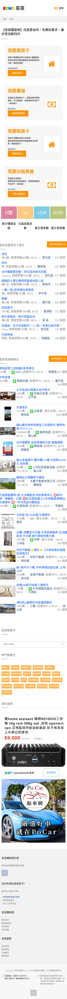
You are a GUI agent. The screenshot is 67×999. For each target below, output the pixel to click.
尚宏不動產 (37, 557)
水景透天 (22, 407)
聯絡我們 (5, 956)
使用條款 (5, 926)
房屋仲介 (49, 667)
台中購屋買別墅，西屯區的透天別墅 (24, 271)
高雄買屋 (6, 692)
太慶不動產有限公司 (42, 481)
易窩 (5, 19)
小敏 (33, 606)
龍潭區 (48, 311)
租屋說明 (12, 149)
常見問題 (5, 930)
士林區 (20, 543)
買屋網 (5, 680)
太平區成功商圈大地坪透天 (33, 389)
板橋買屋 (33, 680)
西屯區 (49, 275)
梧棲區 (25, 449)
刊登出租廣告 (18, 194)
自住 (4, 254)
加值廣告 (5, 953)
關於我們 (5, 920)
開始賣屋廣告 (18, 113)
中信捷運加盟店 (42, 588)
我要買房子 (19, 50)
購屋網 (56, 674)
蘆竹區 (59, 380)
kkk (32, 518)
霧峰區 (37, 484)
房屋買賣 (16, 674)
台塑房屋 (22, 505)
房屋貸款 (5, 949)
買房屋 (15, 667)
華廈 (4, 298)
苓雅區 (59, 505)
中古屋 (5, 674)
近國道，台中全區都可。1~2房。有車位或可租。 (32, 325)
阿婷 (37, 539)
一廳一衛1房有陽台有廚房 (18, 289)
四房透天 (7, 307)
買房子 (5, 667)
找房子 (27, 674)
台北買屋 (57, 680)
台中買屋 (54, 686)
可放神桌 (7, 334)
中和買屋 (45, 680)
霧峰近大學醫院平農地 (30, 477)
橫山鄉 (32, 435)
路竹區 (46, 302)
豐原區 (41, 266)
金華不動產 (37, 574)
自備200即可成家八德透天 (32, 585)
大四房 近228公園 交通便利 (33, 514)
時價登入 (26, 667)
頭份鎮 (25, 560)
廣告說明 (12, 109)
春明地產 (45, 432)
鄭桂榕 (38, 446)
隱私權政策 (6, 923)
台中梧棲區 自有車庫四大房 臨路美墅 (39, 442)
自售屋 (38, 411)
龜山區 (37, 470)
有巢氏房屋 (41, 393)
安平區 (42, 293)
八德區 (32, 592)
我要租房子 (19, 131)
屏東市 (46, 284)
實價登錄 (38, 667)
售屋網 (46, 674)
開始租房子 (17, 153)
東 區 (45, 320)
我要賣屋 (16, 91)
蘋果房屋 (22, 380)
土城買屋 (30, 686)
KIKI (18, 371)
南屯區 (46, 257)
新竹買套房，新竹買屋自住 (18, 316)
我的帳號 (5, 946)
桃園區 (46, 338)
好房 (24, 680)
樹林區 (25, 414)
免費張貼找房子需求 (11, 897)
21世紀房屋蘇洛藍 (44, 467)
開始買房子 (17, 73)
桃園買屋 (42, 686)
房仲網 (15, 680)
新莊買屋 (6, 686)
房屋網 (37, 674)
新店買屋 (18, 686)
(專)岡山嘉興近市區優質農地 (34, 602)
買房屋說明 (13, 68)
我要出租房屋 (21, 171)
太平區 (32, 397)
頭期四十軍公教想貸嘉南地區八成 (23, 280)
